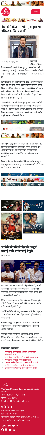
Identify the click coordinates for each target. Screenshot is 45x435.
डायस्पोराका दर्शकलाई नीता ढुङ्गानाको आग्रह (21, 368)
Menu (36, 11)
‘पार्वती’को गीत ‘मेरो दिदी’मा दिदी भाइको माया (21, 357)
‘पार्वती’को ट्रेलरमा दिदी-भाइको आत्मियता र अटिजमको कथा (20, 353)
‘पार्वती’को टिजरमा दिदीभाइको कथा (18, 360)
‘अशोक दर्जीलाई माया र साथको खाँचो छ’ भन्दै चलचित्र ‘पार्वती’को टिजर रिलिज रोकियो (21, 364)
